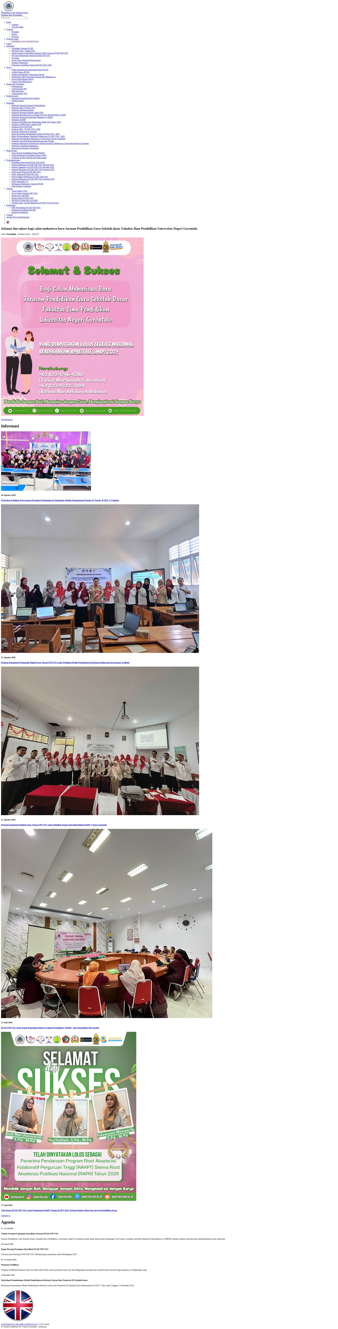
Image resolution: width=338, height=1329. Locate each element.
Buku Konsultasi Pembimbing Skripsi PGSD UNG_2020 (36, 134)
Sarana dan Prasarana (15, 84)
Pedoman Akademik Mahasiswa (25, 146)
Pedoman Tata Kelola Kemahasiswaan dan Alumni (33, 141)
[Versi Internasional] (7, 223)
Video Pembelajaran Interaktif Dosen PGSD (30, 70)
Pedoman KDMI (19, 120)
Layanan (15, 58)
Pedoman (10, 103)
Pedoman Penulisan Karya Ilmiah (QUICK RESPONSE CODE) (39, 115)
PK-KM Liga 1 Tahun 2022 (23, 51)
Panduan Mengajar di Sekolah (24, 131)
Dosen (14, 34)
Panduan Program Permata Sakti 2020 (27, 112)
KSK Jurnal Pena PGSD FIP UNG (26, 172)
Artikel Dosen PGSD (20, 72)
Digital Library (12, 96)
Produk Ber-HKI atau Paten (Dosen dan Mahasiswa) (34, 77)
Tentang (15, 25)
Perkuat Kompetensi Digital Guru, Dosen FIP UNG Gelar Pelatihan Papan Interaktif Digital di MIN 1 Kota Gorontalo (54, 825)
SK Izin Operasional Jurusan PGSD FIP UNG (31, 55)
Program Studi (12, 39)
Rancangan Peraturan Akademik (25, 148)
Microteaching (18, 91)
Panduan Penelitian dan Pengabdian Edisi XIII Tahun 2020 (36, 122)
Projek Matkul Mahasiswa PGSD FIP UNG (30, 177)
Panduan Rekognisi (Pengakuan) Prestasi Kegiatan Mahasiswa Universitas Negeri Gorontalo (50, 143)
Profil (8, 22)
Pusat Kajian (11, 150)
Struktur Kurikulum (20, 212)
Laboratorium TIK (19, 93)
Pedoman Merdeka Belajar (23, 110)
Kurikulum (10, 205)
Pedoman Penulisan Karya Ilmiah (25, 98)
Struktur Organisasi (20, 63)
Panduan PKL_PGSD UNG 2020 (26, 129)
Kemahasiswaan (13, 160)
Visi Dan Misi (17, 27)
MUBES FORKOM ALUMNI (25, 200)
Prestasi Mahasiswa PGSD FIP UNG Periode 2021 (33, 165)
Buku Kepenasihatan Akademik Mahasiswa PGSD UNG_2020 (38, 136)
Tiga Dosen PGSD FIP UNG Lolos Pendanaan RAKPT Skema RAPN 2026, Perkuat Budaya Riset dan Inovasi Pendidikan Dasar (59, 1210)
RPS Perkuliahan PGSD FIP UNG (26, 207)
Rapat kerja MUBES (20, 196)
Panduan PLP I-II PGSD (22, 127)
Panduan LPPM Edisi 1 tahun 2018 (26, 124)
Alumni (9, 188)
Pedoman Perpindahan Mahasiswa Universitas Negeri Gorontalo (38, 139)
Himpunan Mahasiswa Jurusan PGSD (27, 184)
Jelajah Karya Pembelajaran (17, 217)
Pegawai (15, 36)
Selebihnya (5, 1216)
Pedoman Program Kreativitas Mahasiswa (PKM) (32, 117)
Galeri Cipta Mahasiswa (22, 82)
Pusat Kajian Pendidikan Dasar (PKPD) (28, 153)
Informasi (10, 46)
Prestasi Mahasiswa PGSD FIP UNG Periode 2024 (33, 179)
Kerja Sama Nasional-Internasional (26, 60)
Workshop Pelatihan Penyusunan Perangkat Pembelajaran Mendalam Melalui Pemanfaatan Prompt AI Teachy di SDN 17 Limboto (60, 500)
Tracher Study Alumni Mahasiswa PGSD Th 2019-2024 (35, 203)
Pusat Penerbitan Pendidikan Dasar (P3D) (29, 155)
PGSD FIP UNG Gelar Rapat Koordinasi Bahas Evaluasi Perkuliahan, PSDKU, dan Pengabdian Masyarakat (50, 1028)
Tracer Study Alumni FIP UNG (25, 193)
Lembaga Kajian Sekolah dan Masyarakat (29, 158)
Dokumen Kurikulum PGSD (24, 210)
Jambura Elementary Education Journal (28, 74)
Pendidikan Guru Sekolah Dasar (25, 41)
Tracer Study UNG (20, 191)
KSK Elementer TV (20, 181)
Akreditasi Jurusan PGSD (22, 48)
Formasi (9, 29)
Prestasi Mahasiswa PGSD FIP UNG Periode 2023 (33, 169)
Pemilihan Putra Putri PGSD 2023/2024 (28, 162)
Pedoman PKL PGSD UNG (23, 108)
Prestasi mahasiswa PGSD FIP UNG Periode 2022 (33, 167)
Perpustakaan (17, 86)
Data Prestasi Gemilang (21, 186)
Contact (9, 215)
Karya (8, 67)
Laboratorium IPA (19, 89)
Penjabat (15, 32)
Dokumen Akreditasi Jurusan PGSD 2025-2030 (31, 65)
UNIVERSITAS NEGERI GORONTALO (19, 1324)
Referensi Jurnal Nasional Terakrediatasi (28, 105)
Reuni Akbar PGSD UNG (23, 198)
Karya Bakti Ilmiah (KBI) (22, 79)
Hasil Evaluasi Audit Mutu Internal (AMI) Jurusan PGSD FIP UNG (40, 53)
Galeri (8, 44)
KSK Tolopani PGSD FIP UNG (25, 174)
